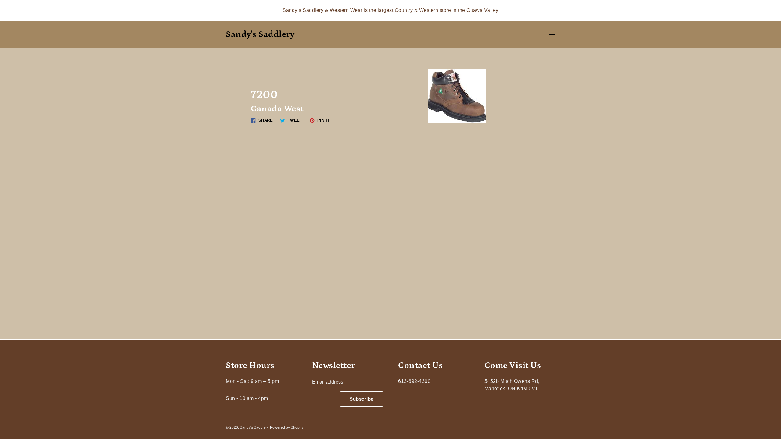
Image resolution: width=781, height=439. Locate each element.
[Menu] (552, 34)
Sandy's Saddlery (260, 34)
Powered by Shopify (286, 427)
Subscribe (361, 399)
